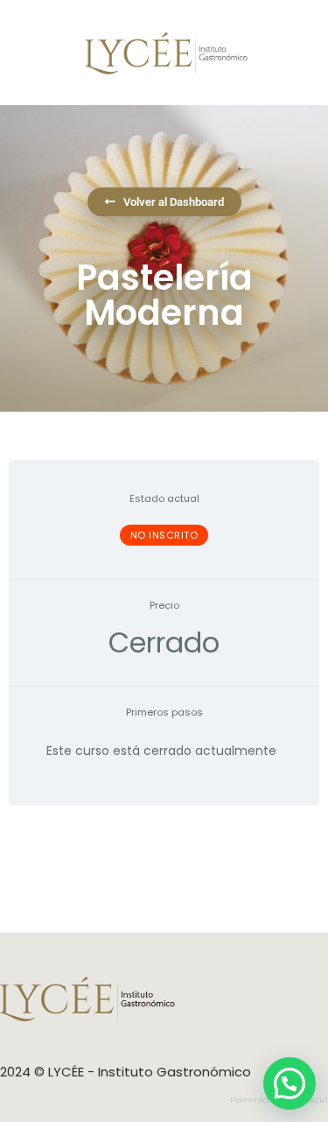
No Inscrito (164, 535)
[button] (289, 1083)
